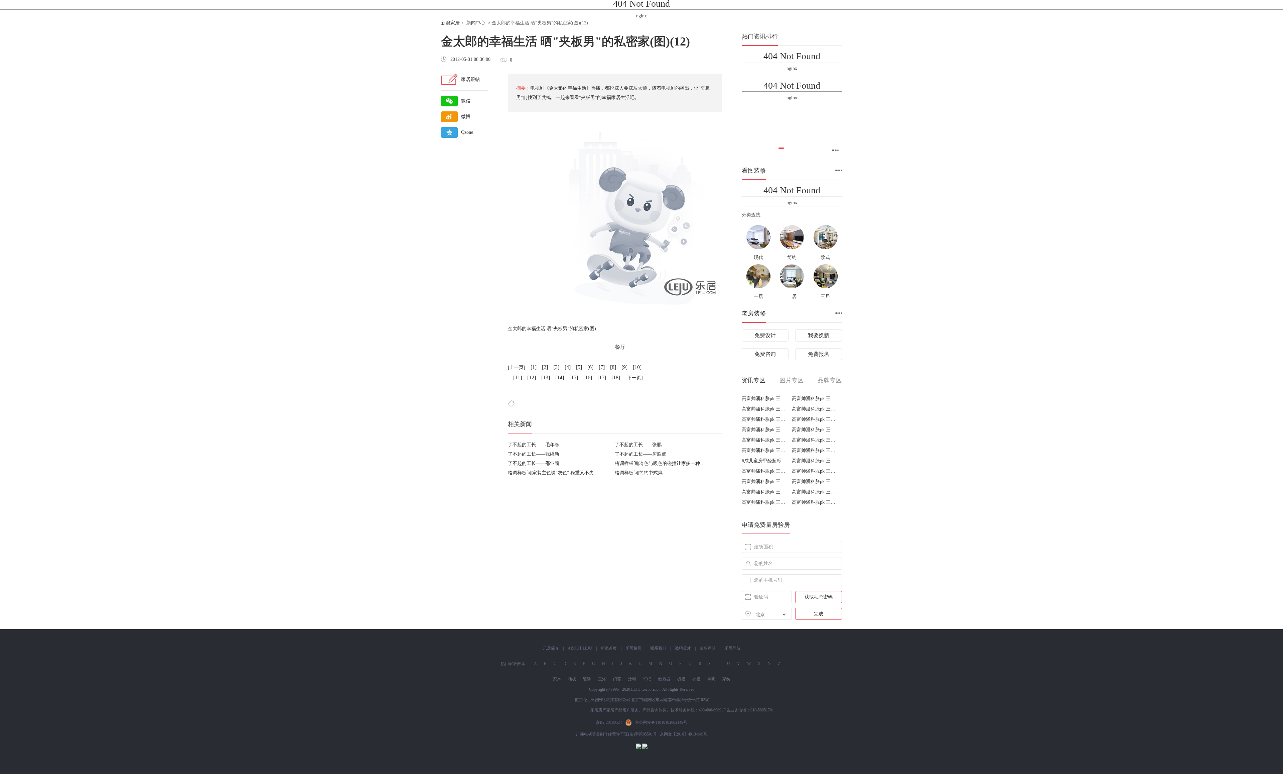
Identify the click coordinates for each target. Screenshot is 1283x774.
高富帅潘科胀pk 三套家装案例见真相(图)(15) (764, 450)
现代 (758, 257)
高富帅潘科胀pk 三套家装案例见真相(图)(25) (764, 398)
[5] (579, 367)
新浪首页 (609, 648)
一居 (758, 296)
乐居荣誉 (633, 648)
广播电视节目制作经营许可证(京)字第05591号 (616, 734)
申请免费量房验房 (766, 524)
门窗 (617, 679)
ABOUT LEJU (580, 648)
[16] (587, 377)
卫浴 (602, 679)
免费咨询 (765, 354)
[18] (615, 377)
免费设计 (765, 335)
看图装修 (754, 170)
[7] (602, 367)
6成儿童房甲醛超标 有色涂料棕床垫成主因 (764, 460)
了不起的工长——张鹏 (638, 444)
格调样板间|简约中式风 (639, 472)
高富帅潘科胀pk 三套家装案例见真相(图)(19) (764, 429)
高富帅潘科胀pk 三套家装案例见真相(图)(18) (814, 429)
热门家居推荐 (513, 663)
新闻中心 (475, 22)
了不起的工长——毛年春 (533, 444)
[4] (568, 367)
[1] (534, 367)
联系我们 (658, 648)
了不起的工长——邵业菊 (533, 463)
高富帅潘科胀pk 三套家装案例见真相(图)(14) (814, 450)
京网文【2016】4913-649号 (683, 734)
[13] (545, 377)
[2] (545, 367)
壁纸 (647, 679)
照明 (711, 679)
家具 (557, 679)
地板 (572, 679)
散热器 (664, 679)
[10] (637, 367)
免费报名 (818, 354)
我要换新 (818, 335)
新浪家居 (450, 22)
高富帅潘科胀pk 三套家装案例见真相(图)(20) (814, 419)
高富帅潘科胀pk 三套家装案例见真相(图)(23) (764, 408)
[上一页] (516, 367)
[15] (573, 377)
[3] (556, 367)
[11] (517, 377)
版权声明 (708, 648)
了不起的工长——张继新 (533, 454)
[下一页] (634, 377)
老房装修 (754, 313)
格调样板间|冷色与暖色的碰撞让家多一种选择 (662, 463)
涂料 (632, 679)
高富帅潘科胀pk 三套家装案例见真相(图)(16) (814, 440)
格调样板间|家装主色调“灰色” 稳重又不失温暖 (555, 472)
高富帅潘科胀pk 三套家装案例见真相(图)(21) (764, 419)
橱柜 (681, 679)
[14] (559, 377)
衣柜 (696, 679)
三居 (825, 296)
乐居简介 (551, 648)
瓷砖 (587, 679)
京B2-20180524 (609, 722)
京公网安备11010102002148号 (661, 722)
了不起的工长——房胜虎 (640, 454)
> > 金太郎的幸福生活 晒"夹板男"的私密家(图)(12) (514, 22)
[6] (590, 367)
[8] (613, 367)
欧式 (825, 257)
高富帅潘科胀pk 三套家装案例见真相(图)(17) (764, 440)
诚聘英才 (683, 648)
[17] (601, 377)
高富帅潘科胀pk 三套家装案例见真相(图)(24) (814, 398)
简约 (792, 257)
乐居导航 (732, 648)
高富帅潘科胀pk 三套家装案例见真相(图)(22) (814, 408)
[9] (624, 367)
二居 (792, 296)
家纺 (726, 679)
